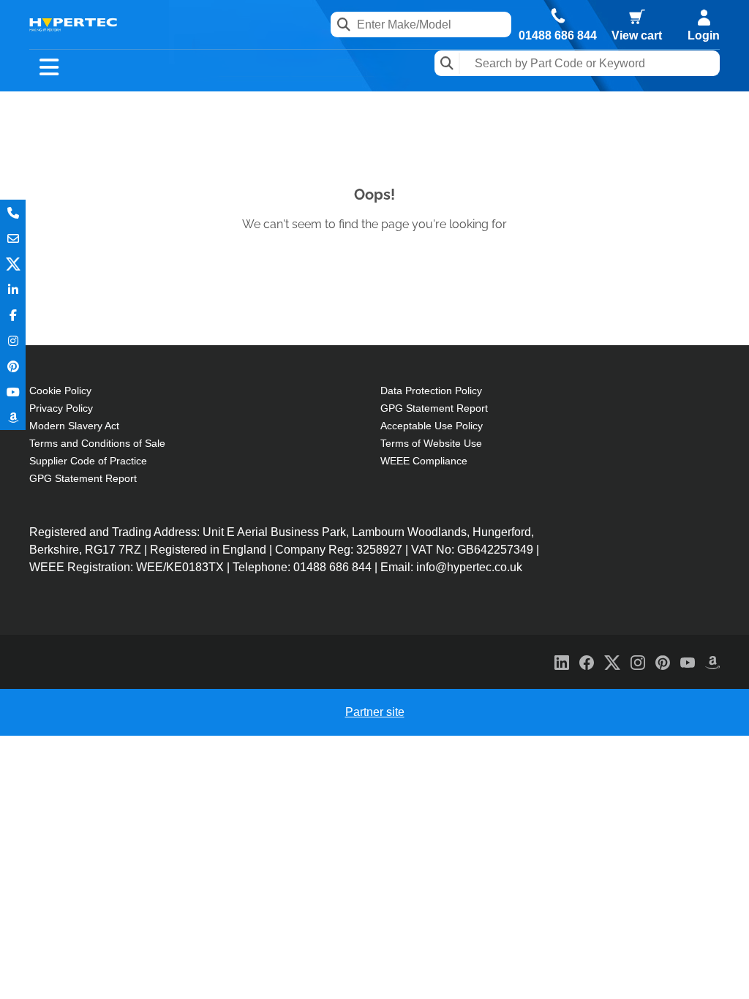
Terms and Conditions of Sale (97, 443)
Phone (13, 212)
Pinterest (13, 366)
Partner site (374, 712)
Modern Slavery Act (74, 425)
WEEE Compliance (423, 461)
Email (13, 238)
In (13, 289)
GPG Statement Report (83, 478)
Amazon (13, 417)
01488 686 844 (558, 36)
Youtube (13, 391)
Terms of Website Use (431, 443)
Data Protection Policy (431, 390)
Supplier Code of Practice (88, 461)
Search (447, 63)
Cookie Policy (60, 390)
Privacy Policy (61, 408)
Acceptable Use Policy (431, 425)
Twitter (13, 263)
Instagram (13, 340)
